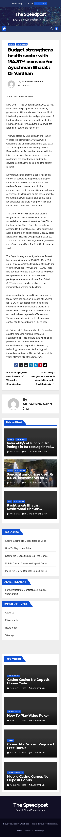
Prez (9, 501)
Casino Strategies (15, 772)
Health (11, 44)
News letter (11, 628)
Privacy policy (12, 620)
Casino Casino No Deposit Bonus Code (25, 541)
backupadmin (38, 688)
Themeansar (52, 824)
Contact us (28, 831)
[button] (52, 28)
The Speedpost (30, 14)
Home (19, 831)
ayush (10, 470)
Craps (10, 740)
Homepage (39, 831)
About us (9, 612)
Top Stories (22, 44)
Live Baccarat (13, 676)
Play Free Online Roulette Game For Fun (26, 571)
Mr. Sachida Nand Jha (32, 81)
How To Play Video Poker (18, 548)
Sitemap (9, 635)
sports (11, 439)
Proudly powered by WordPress (16, 824)
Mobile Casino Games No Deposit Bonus (26, 563)
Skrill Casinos (14, 711)
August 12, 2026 (18, 688)
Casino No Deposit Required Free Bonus (26, 556)
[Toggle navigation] (28, 29)
